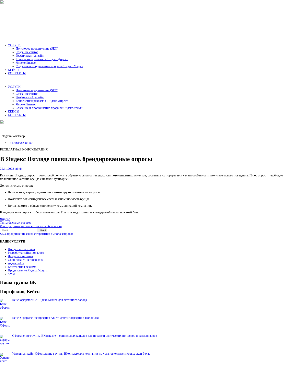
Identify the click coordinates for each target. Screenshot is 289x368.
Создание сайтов (27, 52)
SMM (11, 274)
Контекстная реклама (22, 266)
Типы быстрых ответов (15, 222)
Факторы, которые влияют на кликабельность (31, 226)
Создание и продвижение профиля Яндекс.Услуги (49, 66)
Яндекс (5, 219)
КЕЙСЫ (13, 69)
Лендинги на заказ (20, 256)
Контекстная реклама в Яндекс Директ (42, 59)
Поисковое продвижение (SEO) (37, 48)
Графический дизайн (30, 55)
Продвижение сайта (21, 249)
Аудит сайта (16, 263)
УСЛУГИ (14, 45)
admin (18, 168)
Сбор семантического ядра (25, 259)
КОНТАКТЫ (17, 73)
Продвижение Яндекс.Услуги (28, 270)
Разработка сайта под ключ (26, 252)
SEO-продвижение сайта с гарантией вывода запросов (37, 233)
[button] (144, 80)
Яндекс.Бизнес (26, 62)
